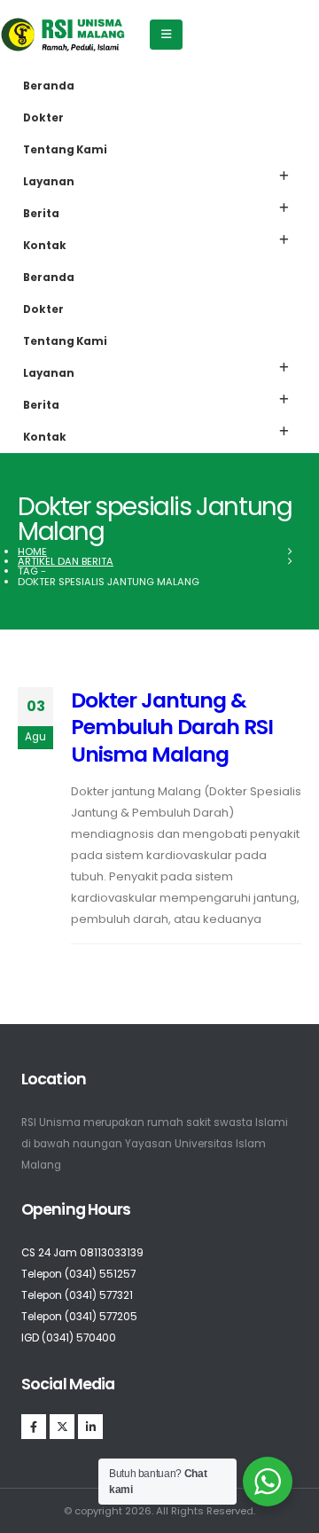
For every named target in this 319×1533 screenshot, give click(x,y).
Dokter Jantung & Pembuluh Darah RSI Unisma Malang (172, 727)
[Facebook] (33, 1426)
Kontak (44, 246)
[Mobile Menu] (166, 35)
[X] (62, 1426)
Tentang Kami (65, 150)
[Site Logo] (63, 34)
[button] (283, 176)
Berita (41, 214)
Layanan (48, 182)
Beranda (48, 86)
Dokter (43, 118)
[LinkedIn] (90, 1426)
